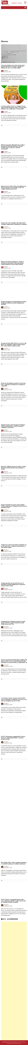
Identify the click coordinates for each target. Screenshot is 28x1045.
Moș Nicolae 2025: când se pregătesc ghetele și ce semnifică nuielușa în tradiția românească (14, 863)
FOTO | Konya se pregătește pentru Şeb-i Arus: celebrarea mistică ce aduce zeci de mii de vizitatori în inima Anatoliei (13, 901)
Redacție (6, 70)
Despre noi (14, 3)
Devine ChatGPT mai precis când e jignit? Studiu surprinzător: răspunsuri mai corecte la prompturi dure (14, 506)
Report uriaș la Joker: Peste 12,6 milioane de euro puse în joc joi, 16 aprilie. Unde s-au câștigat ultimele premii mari (13, 187)
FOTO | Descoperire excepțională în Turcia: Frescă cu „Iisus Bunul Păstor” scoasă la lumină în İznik (13, 738)
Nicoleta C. (6, 226)
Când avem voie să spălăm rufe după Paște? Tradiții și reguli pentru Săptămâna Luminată (14, 223)
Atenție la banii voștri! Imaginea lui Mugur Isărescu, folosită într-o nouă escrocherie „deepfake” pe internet (13, 426)
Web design (5, 1041)
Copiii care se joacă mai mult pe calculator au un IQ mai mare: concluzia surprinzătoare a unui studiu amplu (13, 546)
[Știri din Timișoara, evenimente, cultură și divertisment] (5, 5)
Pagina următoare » (14, 919)
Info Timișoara (14, 1041)
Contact (20, 3)
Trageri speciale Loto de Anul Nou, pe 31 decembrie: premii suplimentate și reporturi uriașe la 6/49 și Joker (13, 584)
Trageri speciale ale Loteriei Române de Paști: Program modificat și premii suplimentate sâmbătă (13, 303)
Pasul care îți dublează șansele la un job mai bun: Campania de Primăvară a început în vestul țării (13, 384)
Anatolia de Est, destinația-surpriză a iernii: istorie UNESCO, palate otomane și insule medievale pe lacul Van (13, 623)
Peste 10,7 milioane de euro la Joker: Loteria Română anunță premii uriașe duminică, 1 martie (13, 468)
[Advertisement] (14, 24)
